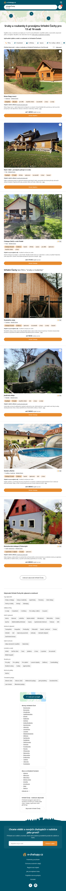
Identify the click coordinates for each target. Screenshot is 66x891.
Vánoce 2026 (18, 680)
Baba (24, 786)
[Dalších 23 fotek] (33, 295)
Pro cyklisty (16, 662)
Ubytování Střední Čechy (33, 808)
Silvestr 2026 (8, 680)
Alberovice (26, 775)
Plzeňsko (25, 744)
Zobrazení (59, 47)
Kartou (7, 673)
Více (40, 108)
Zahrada (33, 633)
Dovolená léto (53, 680)
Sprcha (7, 622)
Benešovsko (26, 708)
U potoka (43, 651)
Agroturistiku (26, 666)
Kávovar (13, 618)
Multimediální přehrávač (18, 622)
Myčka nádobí (30, 618)
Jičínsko (25, 716)
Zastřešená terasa (10, 636)
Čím (6, 172)
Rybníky (7, 397)
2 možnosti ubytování (22, 554)
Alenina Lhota (27, 780)
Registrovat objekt (33, 867)
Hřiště (7, 651)
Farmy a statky (9, 603)
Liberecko (26, 727)
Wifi (58, 622)
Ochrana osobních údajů (33, 863)
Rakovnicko (26, 753)
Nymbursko (26, 738)
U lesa (36, 651)
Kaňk (6, 548)
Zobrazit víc (25, 791)
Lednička (21, 618)
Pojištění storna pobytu (33, 875)
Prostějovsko (27, 746)
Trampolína (8, 629)
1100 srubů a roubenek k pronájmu (41, 34)
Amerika (25, 782)
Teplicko (25, 759)
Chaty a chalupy (9, 600)
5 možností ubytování (22, 178)
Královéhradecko (28, 723)
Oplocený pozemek (22, 633)
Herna (7, 618)
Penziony (40, 600)
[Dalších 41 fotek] (33, 145)
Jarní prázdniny (43, 680)
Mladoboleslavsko (28, 733)
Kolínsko (25, 721)
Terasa (55, 629)
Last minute (8, 684)
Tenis (22, 651)
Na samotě (52, 651)
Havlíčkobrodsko (27, 714)
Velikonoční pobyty (30, 680)
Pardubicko (26, 740)
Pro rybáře (25, 662)
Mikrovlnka (50, 618)
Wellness (44, 662)
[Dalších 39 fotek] (33, 216)
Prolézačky (26, 629)
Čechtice (7, 322)
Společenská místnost (40, 622)
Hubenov (7, 98)
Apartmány (32, 600)
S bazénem (15, 611)
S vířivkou (23, 611)
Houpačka (17, 629)
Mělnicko (25, 736)
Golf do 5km (14, 651)
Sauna (30, 622)
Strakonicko (26, 757)
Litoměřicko (26, 729)
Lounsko (25, 731)
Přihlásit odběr (50, 843)
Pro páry (7, 662)
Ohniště (7, 633)
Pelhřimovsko (27, 742)
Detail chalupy (33, 263)
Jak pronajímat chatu (33, 871)
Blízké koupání (9, 655)
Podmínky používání (33, 859)
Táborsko (26, 761)
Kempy (18, 603)
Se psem (44, 611)
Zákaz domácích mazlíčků (12, 644)
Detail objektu (33, 115)
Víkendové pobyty (19, 684)
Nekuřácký (25, 644)
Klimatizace (40, 618)
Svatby (18, 666)
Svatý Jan (12, 473)
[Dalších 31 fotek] (33, 71)
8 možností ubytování (22, 104)
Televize (52, 622)
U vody (7, 611)
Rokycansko (26, 755)
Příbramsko (26, 751)
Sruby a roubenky (21, 600)
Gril (13, 633)
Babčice (25, 788)
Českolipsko (26, 764)
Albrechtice (26, 777)
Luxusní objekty (35, 662)
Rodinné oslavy (9, 666)
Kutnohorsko (27, 725)
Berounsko (26, 710)
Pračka (57, 618)
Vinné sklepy (49, 600)
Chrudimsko (26, 712)
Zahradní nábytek (43, 633)
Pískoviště (34, 629)
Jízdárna (29, 651)
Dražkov (7, 473)
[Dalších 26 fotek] (33, 446)
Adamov (25, 773)
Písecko (25, 749)
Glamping (25, 603)
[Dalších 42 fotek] (33, 521)
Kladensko (26, 718)
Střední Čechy (14, 98)
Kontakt (33, 879)
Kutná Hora (12, 548)
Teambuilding (54, 662)
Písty (6, 243)
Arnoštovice (26, 784)
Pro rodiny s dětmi (34, 611)
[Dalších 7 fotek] (33, 370)
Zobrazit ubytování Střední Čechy (33, 578)
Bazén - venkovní (45, 629)
